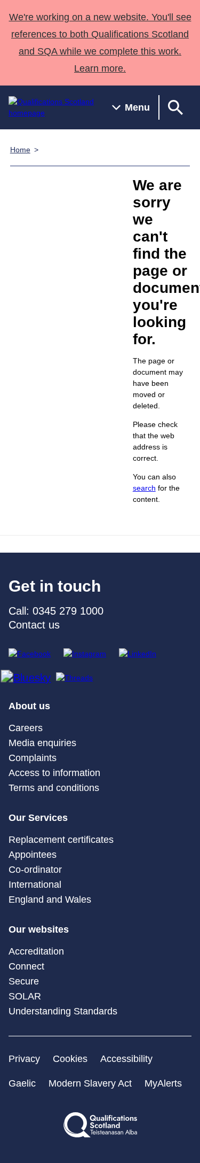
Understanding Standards (63, 1011)
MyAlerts (163, 1083)
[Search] (175, 107)
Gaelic (22, 1083)
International (35, 884)
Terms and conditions (54, 787)
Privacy (24, 1058)
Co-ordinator (35, 869)
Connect (26, 966)
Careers (26, 728)
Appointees (33, 854)
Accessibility (126, 1058)
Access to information (54, 772)
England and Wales (50, 899)
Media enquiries (42, 743)
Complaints (33, 758)
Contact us (34, 625)
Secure (24, 981)
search (144, 488)
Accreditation (36, 951)
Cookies (70, 1058)
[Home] (52, 107)
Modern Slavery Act (90, 1083)
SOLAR (25, 996)
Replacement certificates (61, 839)
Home (20, 149)
